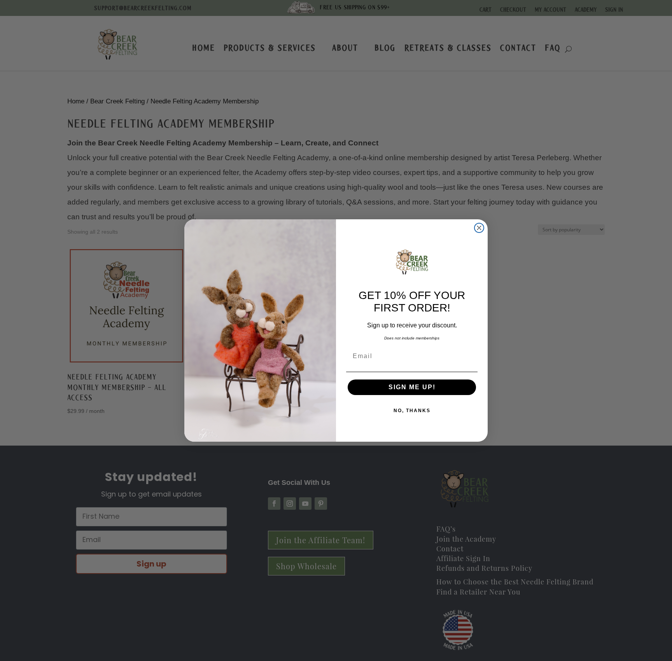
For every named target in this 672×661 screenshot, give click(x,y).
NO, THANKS (412, 410)
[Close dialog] (479, 228)
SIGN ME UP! (412, 387)
